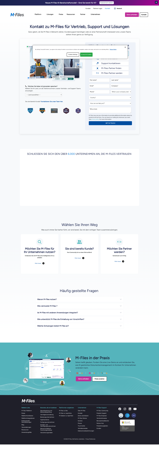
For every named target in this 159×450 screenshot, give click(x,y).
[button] (120, 409)
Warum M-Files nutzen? (47, 299)
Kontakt (107, 8)
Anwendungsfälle (27, 432)
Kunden (88, 8)
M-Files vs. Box (63, 410)
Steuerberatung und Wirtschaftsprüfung (46, 411)
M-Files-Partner (82, 418)
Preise (61, 14)
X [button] (156, 2)
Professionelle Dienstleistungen (26, 421)
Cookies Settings (72, 54)
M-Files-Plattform (27, 410)
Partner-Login (97, 8)
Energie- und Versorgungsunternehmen (48, 425)
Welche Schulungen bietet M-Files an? (53, 326)
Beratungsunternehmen (47, 417)
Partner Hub (100, 423)
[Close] (125, 47)
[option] (118, 8)
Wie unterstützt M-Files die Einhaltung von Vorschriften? (60, 319)
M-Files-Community (102, 410)
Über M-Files (81, 410)
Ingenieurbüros (44, 419)
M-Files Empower (102, 416)
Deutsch (119, 8)
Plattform (38, 14)
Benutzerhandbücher (103, 421)
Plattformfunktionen (27, 416)
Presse (80, 423)
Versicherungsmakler (46, 432)
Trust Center (81, 426)
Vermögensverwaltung (46, 414)
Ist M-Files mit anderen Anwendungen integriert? (57, 312)
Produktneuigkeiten (102, 426)
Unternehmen (95, 14)
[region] (80, 52)
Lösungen (50, 14)
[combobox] (118, 8)
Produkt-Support (101, 413)
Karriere (80, 421)
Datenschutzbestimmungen (86, 431)
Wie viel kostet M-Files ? (47, 306)
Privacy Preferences (90, 439)
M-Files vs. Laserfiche (65, 413)
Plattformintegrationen (28, 418)
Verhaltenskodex (83, 428)
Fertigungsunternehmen (47, 422)
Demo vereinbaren (83, 416)
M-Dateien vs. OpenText (66, 416)
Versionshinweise (102, 418)
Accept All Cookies (86, 54)
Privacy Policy (113, 49)
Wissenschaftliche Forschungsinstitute (46, 429)
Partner (82, 14)
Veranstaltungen (26, 427)
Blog (23, 425)
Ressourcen (71, 14)
